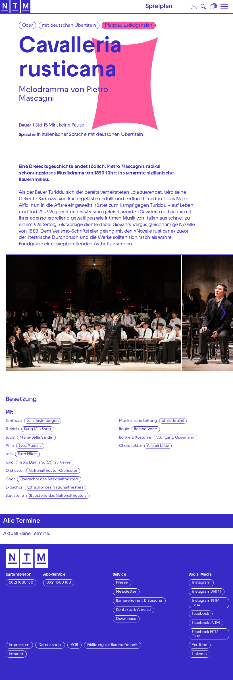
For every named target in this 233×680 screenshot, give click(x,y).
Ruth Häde (27, 454)
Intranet (16, 654)
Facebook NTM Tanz (205, 634)
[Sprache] (213, 6)
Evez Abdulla (30, 446)
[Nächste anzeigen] (223, 313)
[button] (194, 6)
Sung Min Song (37, 429)
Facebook (200, 614)
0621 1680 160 (58, 583)
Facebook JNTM (206, 623)
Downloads (126, 619)
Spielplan (158, 7)
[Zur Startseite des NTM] (15, 7)
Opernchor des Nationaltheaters (49, 479)
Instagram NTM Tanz (205, 603)
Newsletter (126, 592)
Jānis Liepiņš (173, 421)
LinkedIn (199, 654)
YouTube (199, 645)
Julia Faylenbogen (43, 421)
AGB (74, 645)
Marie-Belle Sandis (36, 438)
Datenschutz (49, 645)
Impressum (19, 645)
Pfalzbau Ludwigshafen (128, 26)
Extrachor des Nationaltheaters (55, 488)
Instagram (201, 583)
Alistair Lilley (158, 446)
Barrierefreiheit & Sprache (139, 601)
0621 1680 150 (21, 583)
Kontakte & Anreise (133, 610)
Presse (122, 583)
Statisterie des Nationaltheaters (58, 496)
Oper (27, 26)
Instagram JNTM (206, 592)
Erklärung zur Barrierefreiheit (112, 645)
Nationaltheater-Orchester (53, 471)
